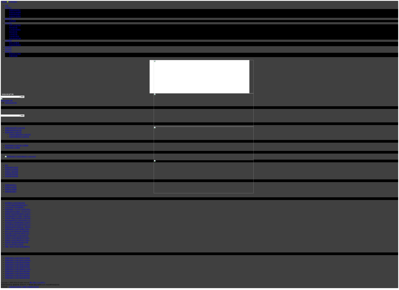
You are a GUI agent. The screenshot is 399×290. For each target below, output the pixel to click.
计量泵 (24, 287)
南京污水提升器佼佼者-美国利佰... (17, 231)
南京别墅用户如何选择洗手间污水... (18, 225)
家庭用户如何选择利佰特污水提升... (18, 214)
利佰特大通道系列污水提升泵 (20, 134)
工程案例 (8, 41)
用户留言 (8, 49)
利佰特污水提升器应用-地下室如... (17, 240)
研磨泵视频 (13, 56)
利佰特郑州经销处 (11, 176)
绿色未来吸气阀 (6, 101)
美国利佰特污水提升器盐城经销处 (17, 271)
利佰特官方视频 (15, 54)
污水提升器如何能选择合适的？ (16, 205)
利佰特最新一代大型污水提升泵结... (18, 209)
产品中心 (8, 23)
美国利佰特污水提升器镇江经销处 (17, 265)
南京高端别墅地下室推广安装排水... (18, 216)
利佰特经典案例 (15, 45)
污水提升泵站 (14, 36)
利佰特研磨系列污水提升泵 (19, 137)
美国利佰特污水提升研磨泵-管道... (17, 229)
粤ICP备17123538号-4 (37, 282)
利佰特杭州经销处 (11, 174)
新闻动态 (8, 19)
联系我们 (8, 47)
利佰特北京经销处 (11, 170)
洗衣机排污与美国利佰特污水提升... (18, 223)
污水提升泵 (13, 34)
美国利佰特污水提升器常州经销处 (17, 275)
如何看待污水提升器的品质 (15, 203)
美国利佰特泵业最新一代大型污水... (18, 212)
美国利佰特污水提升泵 (13, 132)
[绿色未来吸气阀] (1, 99)
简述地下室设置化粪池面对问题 (16, 242)
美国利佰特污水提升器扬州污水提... (18, 269)
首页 (6, 6)
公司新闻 (12, 21)
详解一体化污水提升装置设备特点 (17, 247)
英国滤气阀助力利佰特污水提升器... (18, 218)
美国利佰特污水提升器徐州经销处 (17, 273)
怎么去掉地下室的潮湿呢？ (15, 207)
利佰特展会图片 (15, 14)
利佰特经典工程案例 (12, 148)
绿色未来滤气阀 (15, 38)
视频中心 (8, 51)
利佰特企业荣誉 (15, 16)
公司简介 (8, 8)
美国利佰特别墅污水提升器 (15, 128)
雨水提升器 (13, 27)
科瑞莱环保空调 (33, 287)
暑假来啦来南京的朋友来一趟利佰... (18, 227)
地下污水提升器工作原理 (14, 244)
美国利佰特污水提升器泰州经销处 (17, 267)
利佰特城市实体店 (11, 167)
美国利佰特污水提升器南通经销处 (17, 278)
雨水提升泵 (13, 32)
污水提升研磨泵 (15, 30)
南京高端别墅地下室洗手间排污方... (18, 220)
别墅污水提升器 (15, 25)
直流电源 (12, 287)
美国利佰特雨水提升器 (13, 130)
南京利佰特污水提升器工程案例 (16, 145)
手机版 (4, 2)
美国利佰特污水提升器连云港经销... (18, 260)
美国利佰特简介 (15, 10)
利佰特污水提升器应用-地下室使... (17, 238)
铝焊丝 (18, 287)
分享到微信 (12, 2)
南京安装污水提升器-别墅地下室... (17, 233)
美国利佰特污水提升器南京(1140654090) (21, 156)
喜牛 (6, 165)
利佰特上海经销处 (11, 172)
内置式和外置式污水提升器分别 (16, 236)
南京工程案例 (14, 43)
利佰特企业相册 (15, 12)
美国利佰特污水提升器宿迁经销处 (17, 258)
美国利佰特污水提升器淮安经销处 (17, 262)
